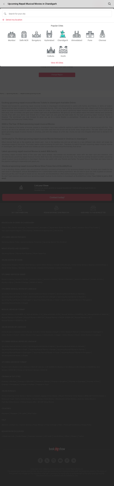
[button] (3, 4)
